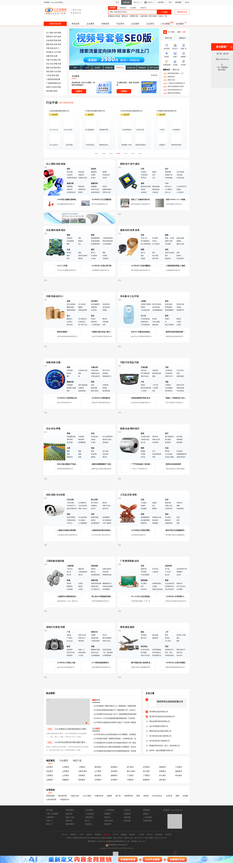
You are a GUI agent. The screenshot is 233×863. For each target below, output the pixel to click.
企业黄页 (90, 24)
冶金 (51, 68)
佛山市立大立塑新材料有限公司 (141, 336)
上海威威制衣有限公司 (173, 270)
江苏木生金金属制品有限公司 (66, 270)
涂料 (55, 33)
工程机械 (49, 79)
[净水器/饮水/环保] (129, 313)
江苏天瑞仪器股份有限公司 (94, 111)
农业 (48, 64)
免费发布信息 (182, 12)
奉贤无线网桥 (62, 332)
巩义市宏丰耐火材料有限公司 (101, 535)
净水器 (48, 52)
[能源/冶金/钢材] (129, 445)
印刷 (48, 48)
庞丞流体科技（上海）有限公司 (67, 601)
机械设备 (56, 79)
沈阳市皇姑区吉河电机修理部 (175, 469)
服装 (48, 44)
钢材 (55, 68)
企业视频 (135, 24)
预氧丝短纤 (169, 77)
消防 (51, 71)
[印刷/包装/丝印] (55, 313)
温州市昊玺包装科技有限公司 (140, 270)
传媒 (59, 87)
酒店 (59, 40)
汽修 (59, 60)
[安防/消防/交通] (55, 511)
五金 (48, 40)
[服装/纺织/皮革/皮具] (129, 247)
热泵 (51, 56)
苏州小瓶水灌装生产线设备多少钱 (70, 464)
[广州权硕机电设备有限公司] (153, 223)
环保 (59, 52)
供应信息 (75, 24)
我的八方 (137, 2)
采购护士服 (169, 80)
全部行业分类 (55, 24)
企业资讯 (150, 24)
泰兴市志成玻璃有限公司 (100, 204)
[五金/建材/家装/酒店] (55, 247)
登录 (117, 2)
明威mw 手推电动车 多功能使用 (178, 398)
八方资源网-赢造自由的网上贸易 (63, 11)
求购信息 (105, 24)
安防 (48, 71)
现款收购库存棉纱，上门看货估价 (175, 74)
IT (58, 48)
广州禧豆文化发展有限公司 (174, 83)
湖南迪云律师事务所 (172, 93)
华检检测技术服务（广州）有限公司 (142, 601)
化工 (48, 33)
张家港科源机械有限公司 (65, 469)
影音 (55, 87)
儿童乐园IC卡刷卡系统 (148, 16)
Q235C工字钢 (62, 266)
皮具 (59, 44)
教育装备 (53, 83)
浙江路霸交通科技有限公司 (66, 204)
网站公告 (176, 70)
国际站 (187, 2)
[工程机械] (55, 578)
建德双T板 (134, 16)
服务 (55, 91)
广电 (48, 83)
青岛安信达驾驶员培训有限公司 (176, 601)
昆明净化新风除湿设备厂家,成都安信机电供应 (183, 332)
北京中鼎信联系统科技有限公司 (67, 336)
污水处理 (57, 71)
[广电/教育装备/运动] (129, 578)
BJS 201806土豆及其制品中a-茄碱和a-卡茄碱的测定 (150, 596)
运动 (59, 83)
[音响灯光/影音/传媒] (55, 644)
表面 (59, 33)
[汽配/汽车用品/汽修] (129, 379)
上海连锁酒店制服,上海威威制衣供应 (179, 266)
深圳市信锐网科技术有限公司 (175, 87)
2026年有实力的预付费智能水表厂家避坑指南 (148, 530)
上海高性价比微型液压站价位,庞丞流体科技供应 (75, 596)
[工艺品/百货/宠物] (129, 511)
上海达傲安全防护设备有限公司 (67, 535)
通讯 (59, 37)
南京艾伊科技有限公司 (64, 403)
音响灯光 (49, 87)
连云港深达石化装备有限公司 (140, 403)
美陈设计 (125, 16)
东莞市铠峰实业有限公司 (174, 204)
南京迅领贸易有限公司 (173, 90)
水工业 (54, 52)
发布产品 (168, 38)
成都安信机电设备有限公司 (174, 336)
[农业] (55, 445)
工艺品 (48, 75)
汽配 (48, 60)
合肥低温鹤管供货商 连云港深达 (143, 398)
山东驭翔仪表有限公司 (138, 535)
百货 (53, 75)
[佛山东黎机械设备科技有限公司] (79, 223)
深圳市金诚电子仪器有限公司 (140, 204)
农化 (51, 64)
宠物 (57, 75)
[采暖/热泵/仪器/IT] (55, 379)
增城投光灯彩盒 (114, 16)
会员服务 (180, 24)
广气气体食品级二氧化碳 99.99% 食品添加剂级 (148, 464)
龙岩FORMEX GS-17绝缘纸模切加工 (180, 199)
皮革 (55, 44)
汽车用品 (53, 60)
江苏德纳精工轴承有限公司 (100, 270)
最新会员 (166, 70)
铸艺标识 (123, 111)
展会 (51, 91)
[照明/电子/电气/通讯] (129, 181)
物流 (48, 91)
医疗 (59, 68)
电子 (51, 37)
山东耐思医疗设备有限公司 (166, 111)
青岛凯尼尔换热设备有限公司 (101, 403)
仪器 (55, 56)
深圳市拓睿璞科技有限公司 (100, 601)
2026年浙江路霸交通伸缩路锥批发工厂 (71, 199)
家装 (55, 40)
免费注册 (126, 2)
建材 (51, 40)
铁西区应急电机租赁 (173, 464)
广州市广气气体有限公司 (139, 469)
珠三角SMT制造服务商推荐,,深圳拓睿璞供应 (108, 596)
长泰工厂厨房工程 (165, 16)
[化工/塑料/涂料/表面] (55, 181)
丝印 (55, 48)
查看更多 (154, 75)
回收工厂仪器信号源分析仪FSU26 (143, 199)
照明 (48, 37)
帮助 (170, 2)
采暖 (48, 56)
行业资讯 (120, 24)
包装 (51, 48)
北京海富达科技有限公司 (58, 111)
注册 (183, 32)
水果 (59, 64)
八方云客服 (165, 24)
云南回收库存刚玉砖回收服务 (103, 530)
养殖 (55, 64)
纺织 (51, 44)
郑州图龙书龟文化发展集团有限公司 (177, 535)
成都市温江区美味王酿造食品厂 (102, 469)
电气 (55, 37)
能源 (48, 68)
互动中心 (150, 2)
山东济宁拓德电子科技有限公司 (102, 336)
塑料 (51, 33)
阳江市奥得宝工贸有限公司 (174, 403)
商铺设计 (182, 38)
